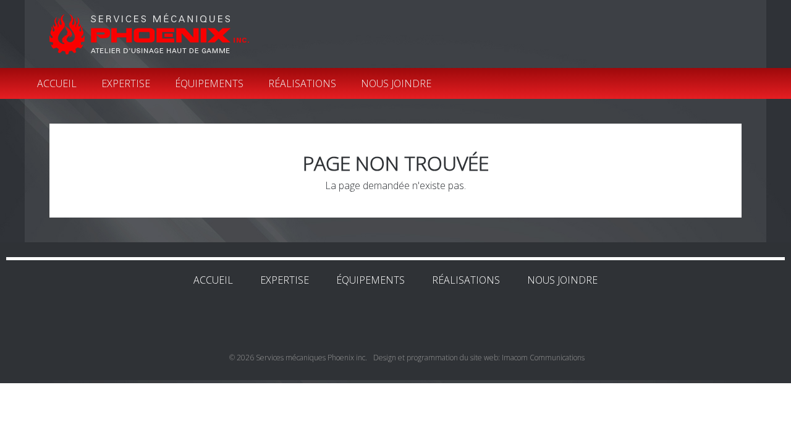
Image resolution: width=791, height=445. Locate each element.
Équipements (209, 83)
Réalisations (302, 83)
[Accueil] (149, 33)
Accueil (57, 83)
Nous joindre (396, 83)
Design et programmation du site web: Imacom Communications (479, 358)
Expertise (125, 83)
